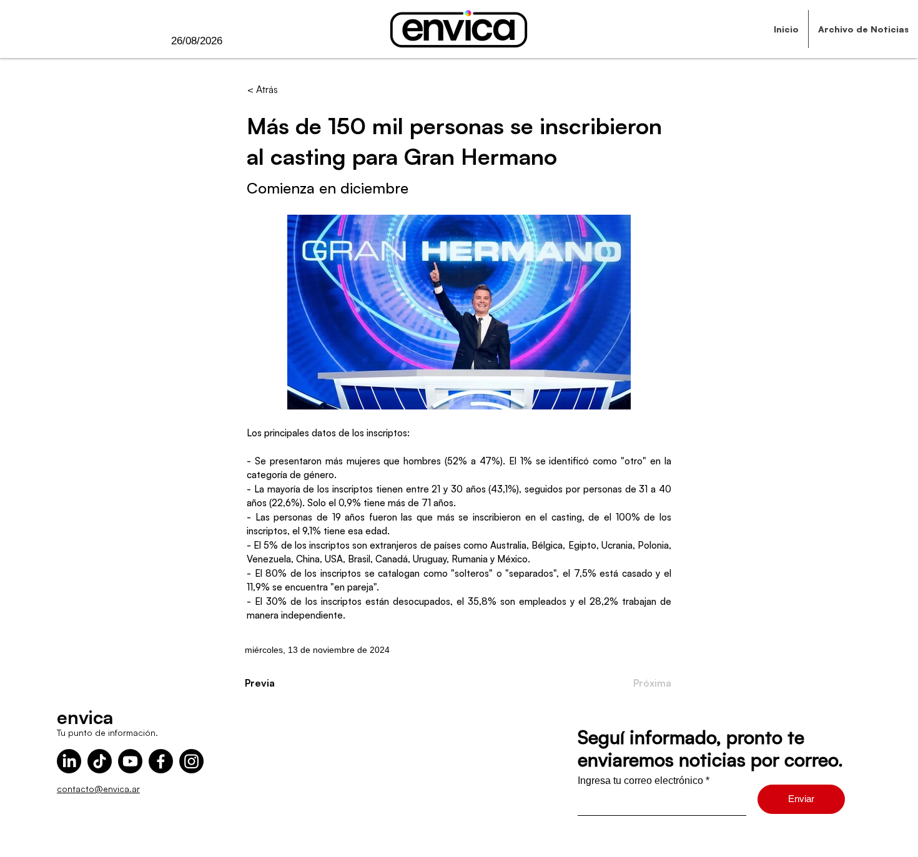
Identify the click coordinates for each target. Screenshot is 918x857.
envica (85, 716)
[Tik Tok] (99, 761)
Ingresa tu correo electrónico (640, 781)
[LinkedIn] (69, 761)
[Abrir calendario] (248, 41)
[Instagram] (191, 761)
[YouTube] (130, 761)
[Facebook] (161, 761)
